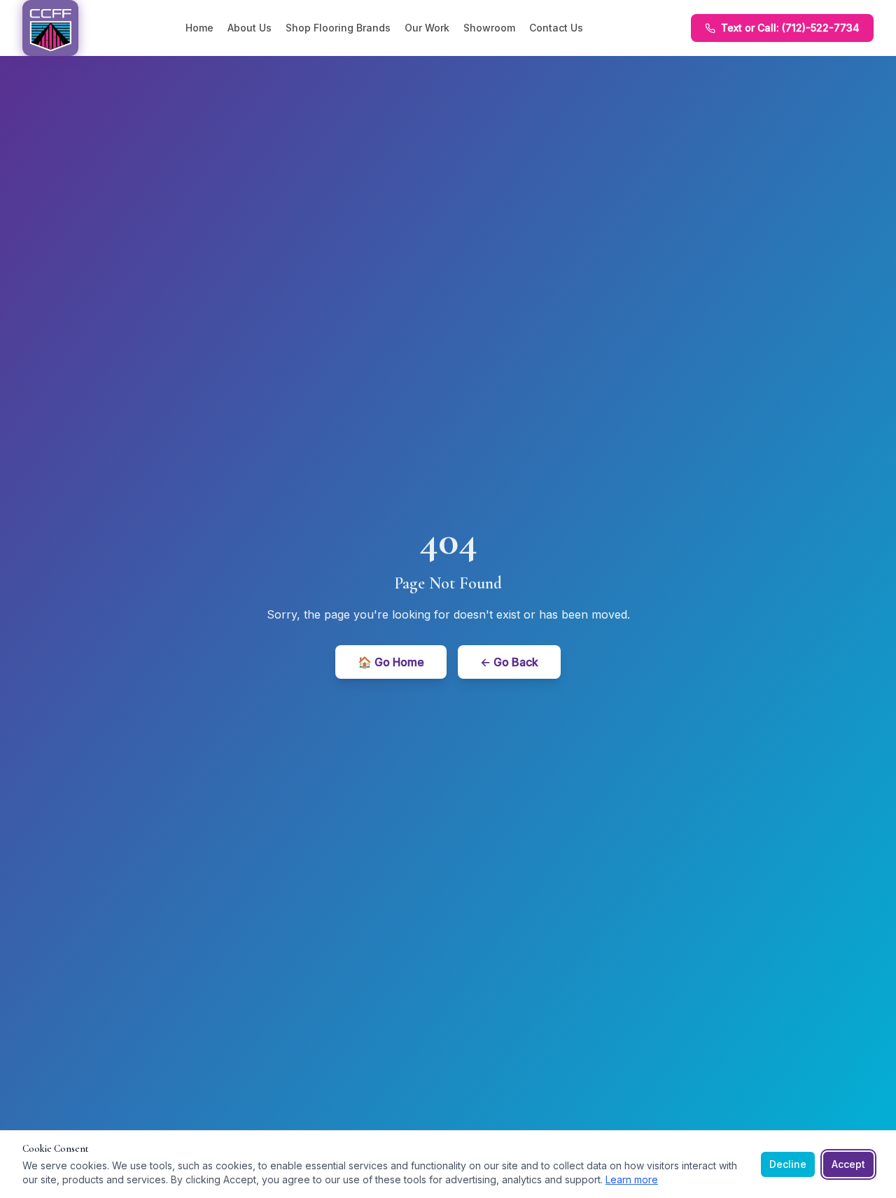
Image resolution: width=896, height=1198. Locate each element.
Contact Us (556, 28)
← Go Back (509, 662)
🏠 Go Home (391, 662)
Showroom (489, 28)
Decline (787, 1164)
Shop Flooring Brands (338, 28)
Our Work (427, 28)
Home (200, 28)
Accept (848, 1164)
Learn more (632, 1179)
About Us (249, 28)
